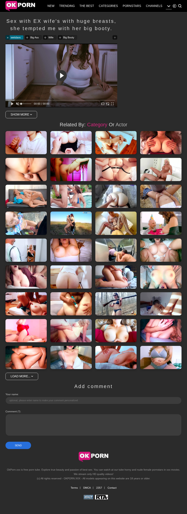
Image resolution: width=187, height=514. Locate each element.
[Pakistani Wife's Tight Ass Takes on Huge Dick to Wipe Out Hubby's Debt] (26, 250)
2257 (99, 487)
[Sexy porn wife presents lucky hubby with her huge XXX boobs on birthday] (161, 223)
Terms (74, 487)
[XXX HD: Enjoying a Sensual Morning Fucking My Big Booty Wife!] (161, 357)
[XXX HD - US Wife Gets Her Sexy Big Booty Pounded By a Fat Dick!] (71, 303)
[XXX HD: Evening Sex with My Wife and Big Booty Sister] (71, 250)
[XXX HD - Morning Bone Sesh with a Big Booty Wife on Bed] (116, 277)
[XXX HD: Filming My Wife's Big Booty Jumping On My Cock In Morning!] (116, 357)
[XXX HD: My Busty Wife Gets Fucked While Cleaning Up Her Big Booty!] (71, 277)
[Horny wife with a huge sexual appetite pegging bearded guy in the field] (71, 223)
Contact (112, 487)
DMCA (87, 487)
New (50, 5)
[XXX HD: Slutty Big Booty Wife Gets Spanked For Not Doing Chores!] (26, 277)
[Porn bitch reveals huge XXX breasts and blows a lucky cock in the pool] (71, 196)
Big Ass (34, 37)
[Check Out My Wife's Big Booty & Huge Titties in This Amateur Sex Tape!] (26, 169)
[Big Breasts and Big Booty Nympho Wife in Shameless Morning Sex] (71, 142)
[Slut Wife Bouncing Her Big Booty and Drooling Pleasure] (26, 330)
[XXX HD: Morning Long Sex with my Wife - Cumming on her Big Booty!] (26, 303)
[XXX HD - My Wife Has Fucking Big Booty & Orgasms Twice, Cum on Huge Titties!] (116, 142)
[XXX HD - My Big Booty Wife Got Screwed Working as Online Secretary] (161, 303)
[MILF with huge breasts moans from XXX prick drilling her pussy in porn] (26, 196)
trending (67, 5)
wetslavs (16, 37)
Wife (51, 37)
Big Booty (68, 37)
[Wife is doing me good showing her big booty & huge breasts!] (26, 142)
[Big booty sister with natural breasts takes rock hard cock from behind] (116, 196)
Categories (108, 5)
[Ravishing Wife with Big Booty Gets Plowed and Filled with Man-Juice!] (71, 330)
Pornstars (132, 5)
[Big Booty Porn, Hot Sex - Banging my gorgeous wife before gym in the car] (116, 250)
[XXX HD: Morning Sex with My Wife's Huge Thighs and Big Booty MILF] (161, 142)
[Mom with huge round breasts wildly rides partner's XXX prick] (161, 169)
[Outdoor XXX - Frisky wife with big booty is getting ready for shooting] (116, 303)
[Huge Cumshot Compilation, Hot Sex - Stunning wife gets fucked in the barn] (161, 196)
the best (86, 5)
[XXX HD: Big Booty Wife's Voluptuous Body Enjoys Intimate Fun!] (71, 357)
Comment (11, 411)
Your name (11, 394)
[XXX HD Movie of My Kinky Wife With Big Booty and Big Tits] (161, 277)
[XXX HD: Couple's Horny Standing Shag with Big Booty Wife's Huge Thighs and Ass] (71, 169)
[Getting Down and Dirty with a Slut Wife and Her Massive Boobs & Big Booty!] (116, 330)
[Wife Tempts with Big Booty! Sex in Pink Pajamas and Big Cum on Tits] (161, 330)
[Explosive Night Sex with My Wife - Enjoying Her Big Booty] (161, 250)
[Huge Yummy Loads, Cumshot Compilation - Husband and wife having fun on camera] (26, 223)
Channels (154, 5)
